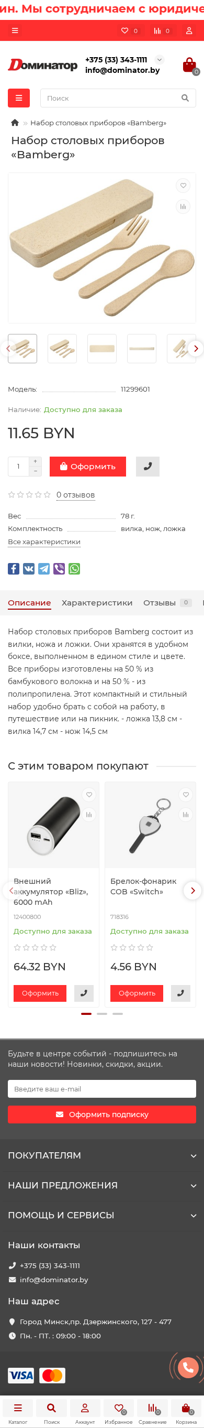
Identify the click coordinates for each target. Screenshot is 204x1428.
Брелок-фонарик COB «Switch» (143, 886)
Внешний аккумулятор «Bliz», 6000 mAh (51, 892)
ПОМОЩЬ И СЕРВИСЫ (61, 1215)
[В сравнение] (183, 206)
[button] (86, 1014)
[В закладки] (183, 185)
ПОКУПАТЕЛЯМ (44, 1155)
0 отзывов (75, 495)
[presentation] (8, 348)
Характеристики (97, 603)
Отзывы (165, 603)
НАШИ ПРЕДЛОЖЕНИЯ (63, 1185)
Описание (29, 603)
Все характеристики (44, 541)
